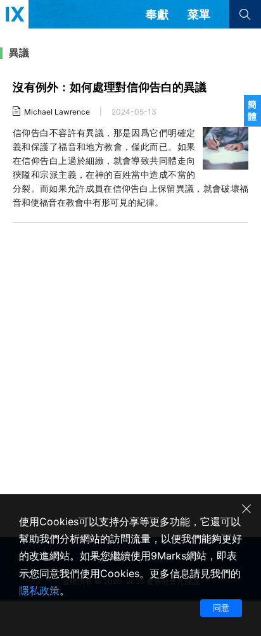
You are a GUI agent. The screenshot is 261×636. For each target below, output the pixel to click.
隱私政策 (39, 590)
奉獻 (157, 14)
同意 (221, 607)
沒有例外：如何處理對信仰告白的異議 (110, 87)
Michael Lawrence (57, 111)
